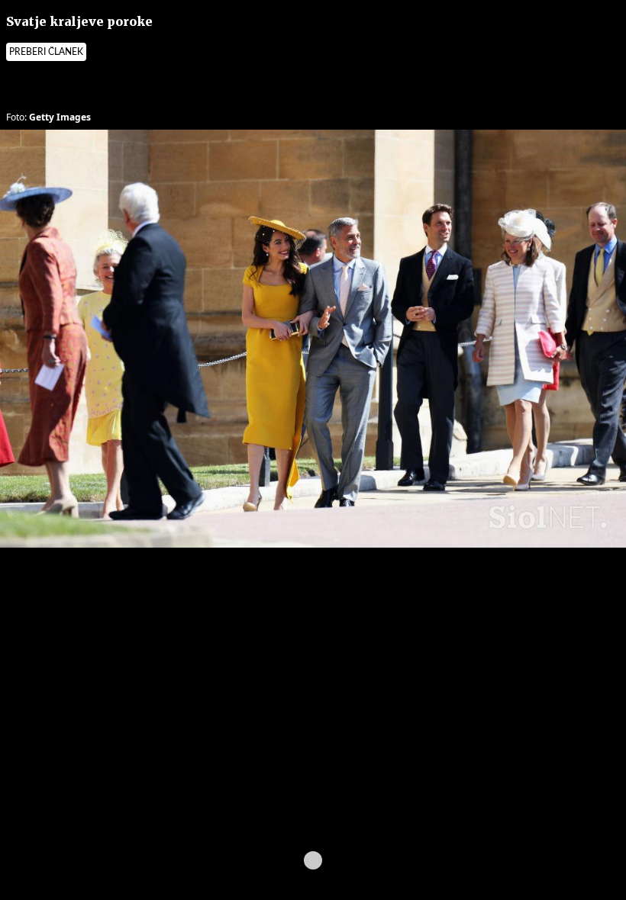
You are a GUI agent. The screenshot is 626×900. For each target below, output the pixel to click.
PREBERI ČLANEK (46, 51)
